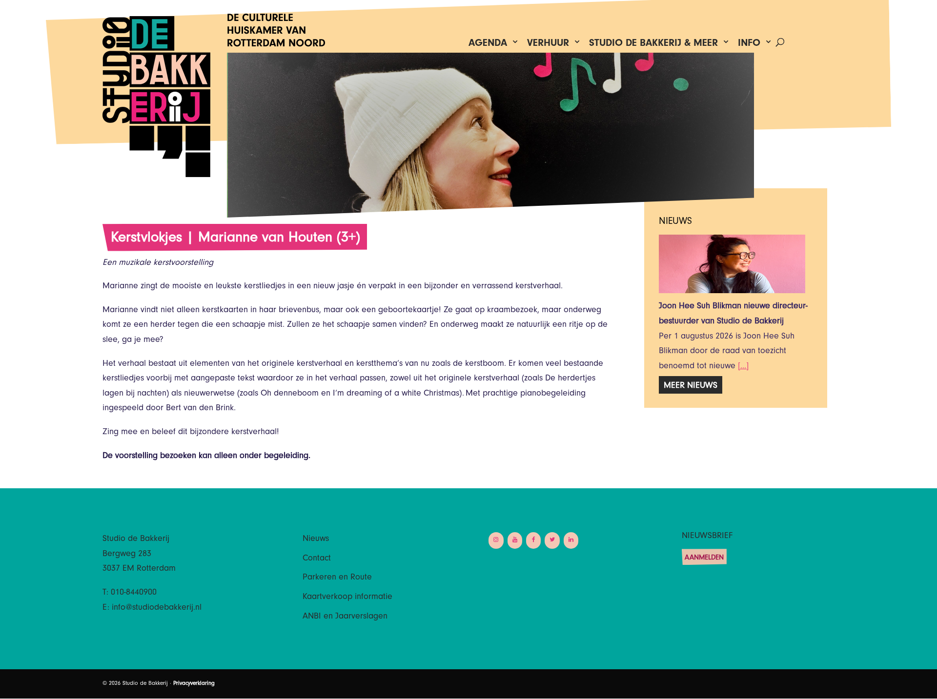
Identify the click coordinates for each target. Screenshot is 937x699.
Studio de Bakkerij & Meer (653, 45)
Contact (317, 559)
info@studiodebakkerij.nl (157, 608)
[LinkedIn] (571, 540)
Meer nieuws (690, 386)
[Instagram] (496, 540)
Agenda (487, 45)
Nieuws (316, 539)
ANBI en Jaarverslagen (345, 617)
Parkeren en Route (337, 578)
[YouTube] (515, 540)
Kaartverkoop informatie (347, 597)
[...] (743, 366)
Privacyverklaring (194, 684)
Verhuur (548, 45)
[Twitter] (552, 540)
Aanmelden (704, 558)
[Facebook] (533, 540)
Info (749, 45)
